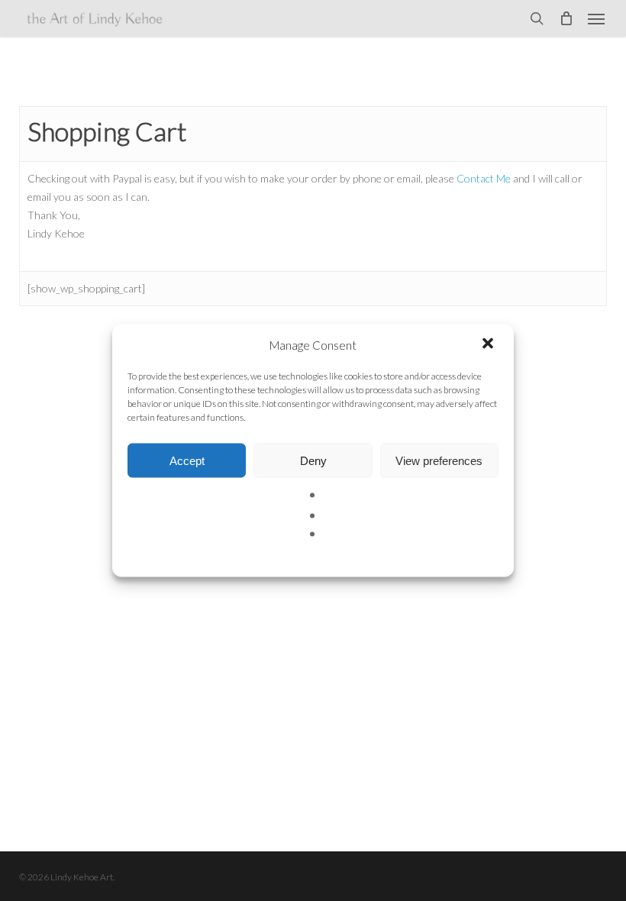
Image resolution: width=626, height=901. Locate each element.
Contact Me (484, 178)
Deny (313, 460)
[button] (489, 345)
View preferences (438, 460)
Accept (187, 460)
